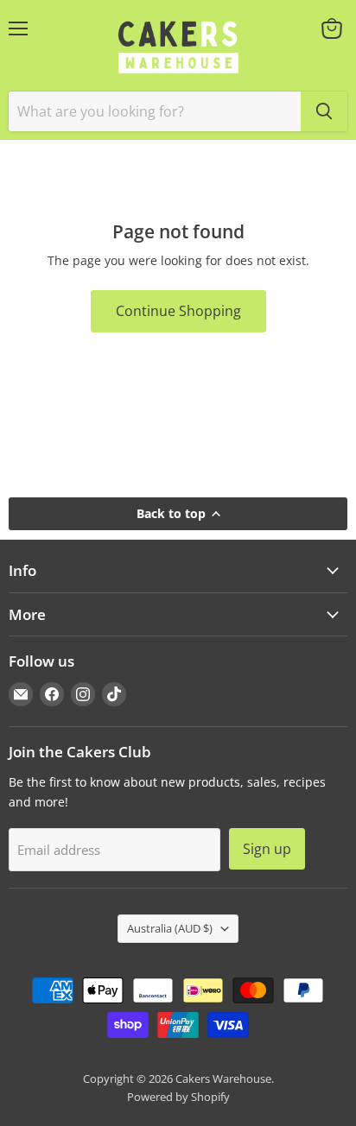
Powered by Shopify (178, 1096)
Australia (170, 928)
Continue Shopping (178, 310)
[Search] (324, 111)
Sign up (267, 848)
